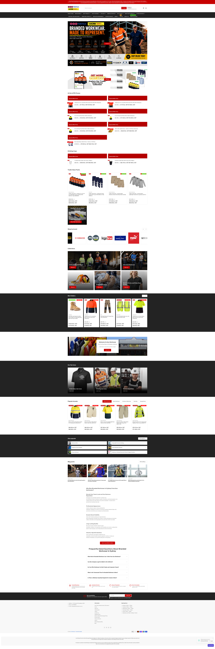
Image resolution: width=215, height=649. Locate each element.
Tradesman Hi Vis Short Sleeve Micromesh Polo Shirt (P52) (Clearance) (138, 317)
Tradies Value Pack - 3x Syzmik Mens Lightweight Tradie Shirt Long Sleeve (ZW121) (137, 194)
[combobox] (105, 8)
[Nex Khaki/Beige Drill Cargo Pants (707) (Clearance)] (107, 306)
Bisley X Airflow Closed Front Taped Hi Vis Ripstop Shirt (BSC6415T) (75, 422)
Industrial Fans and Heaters (73, 16)
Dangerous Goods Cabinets (77, 447)
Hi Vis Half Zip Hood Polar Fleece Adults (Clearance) (84, 128)
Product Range (71, 13)
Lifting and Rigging (140, 13)
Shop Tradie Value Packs (75, 221)
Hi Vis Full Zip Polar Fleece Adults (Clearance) (83, 115)
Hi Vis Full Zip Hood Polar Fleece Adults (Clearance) (124, 115)
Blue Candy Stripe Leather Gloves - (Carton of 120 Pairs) (84, 141)
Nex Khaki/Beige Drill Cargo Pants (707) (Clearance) (107, 317)
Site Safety (103, 13)
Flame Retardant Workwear (117, 447)
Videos (96, 611)
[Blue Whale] (107, 238)
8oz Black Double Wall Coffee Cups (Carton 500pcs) (124, 160)
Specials (121, 16)
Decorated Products (109, 16)
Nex (101, 314)
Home (96, 606)
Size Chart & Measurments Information (102, 605)
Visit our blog (142, 461)
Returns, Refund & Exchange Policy (101, 615)
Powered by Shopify (79, 631)
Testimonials (97, 609)
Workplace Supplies (111, 13)
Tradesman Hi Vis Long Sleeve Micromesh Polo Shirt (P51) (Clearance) (87, 102)
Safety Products (86, 13)
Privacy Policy (97, 617)
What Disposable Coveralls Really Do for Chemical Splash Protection (136, 481)
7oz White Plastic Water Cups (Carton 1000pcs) (83, 160)
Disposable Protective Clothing (118, 442)
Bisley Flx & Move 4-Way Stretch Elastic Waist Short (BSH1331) (91, 422)
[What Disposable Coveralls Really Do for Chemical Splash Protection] (137, 471)
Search (96, 620)
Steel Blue (70, 314)
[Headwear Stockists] (120, 238)
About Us (96, 608)
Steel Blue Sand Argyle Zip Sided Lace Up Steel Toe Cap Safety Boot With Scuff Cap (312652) (75, 317)
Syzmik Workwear (112, 192)
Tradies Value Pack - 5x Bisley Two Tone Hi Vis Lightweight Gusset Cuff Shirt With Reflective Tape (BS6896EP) (77, 194)
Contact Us (126, 16)
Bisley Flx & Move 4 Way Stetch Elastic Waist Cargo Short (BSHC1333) (122, 423)
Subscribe (128, 595)
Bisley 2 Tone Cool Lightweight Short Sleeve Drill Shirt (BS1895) (107, 422)
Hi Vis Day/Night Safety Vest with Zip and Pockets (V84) (123, 317)
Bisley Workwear (71, 192)
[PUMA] (80, 238)
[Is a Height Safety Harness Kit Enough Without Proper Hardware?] (117, 471)
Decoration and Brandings (98, 16)
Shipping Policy (97, 614)
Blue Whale (118, 314)
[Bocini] (93, 238)
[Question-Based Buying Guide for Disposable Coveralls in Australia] (97, 471)
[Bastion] (134, 238)
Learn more (107, 350)
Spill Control (120, 13)
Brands (116, 16)
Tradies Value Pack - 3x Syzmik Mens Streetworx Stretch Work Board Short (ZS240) (117, 194)
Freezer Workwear (75, 452)
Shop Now (107, 79)
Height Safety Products (129, 13)
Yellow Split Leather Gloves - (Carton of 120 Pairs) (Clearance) (126, 128)
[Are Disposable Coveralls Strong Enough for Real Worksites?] (77, 471)
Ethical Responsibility (99, 621)
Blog (95, 623)
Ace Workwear (72, 631)
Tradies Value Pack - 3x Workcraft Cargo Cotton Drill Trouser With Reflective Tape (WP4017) (96, 194)
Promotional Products (86, 16)
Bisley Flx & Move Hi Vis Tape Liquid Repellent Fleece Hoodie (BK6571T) (139, 422)
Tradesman (86, 314)
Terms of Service (98, 618)
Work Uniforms (78, 13)
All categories (142, 438)
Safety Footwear (95, 13)
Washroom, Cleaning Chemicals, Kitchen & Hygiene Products (123, 452)
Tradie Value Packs (133, 16)
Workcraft (90, 192)
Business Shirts (75, 442)
